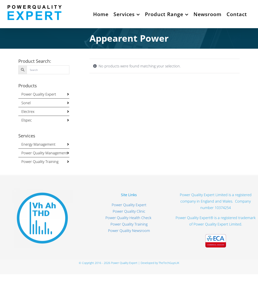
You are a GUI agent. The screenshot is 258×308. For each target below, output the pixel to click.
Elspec (26, 120)
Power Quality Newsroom (129, 230)
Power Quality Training (39, 161)
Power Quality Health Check (128, 217)
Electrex (27, 111)
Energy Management (38, 144)
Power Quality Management (44, 152)
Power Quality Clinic (129, 211)
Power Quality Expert (38, 94)
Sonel (26, 102)
